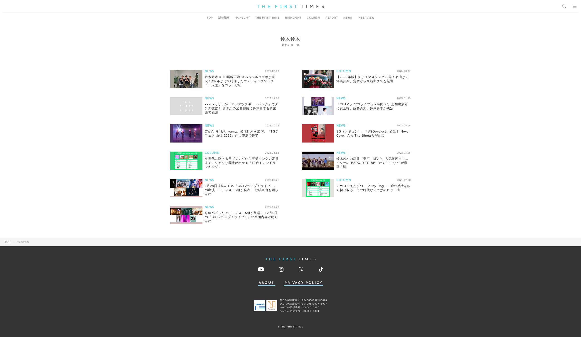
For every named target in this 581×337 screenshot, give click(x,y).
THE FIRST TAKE (267, 17)
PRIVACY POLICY (304, 283)
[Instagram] (281, 269)
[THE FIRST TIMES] (290, 6)
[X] (301, 269)
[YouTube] (261, 269)
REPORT (331, 17)
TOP (210, 17)
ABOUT (266, 283)
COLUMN (313, 17)
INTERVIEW (366, 17)
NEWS (347, 17)
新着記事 (224, 17)
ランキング (242, 17)
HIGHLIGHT (293, 17)
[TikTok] (321, 269)
